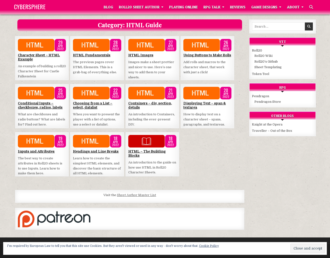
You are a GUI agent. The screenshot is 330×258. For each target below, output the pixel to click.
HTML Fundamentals (91, 55)
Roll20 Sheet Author (139, 7)
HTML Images (140, 55)
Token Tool (260, 74)
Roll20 (257, 50)
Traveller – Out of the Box (272, 131)
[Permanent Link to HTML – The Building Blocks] (152, 141)
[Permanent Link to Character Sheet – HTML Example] (42, 45)
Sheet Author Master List (136, 195)
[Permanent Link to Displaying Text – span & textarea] (207, 93)
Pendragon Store (267, 101)
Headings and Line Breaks (96, 151)
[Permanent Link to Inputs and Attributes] (42, 141)
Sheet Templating (268, 67)
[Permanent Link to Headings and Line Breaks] (97, 141)
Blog (108, 7)
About (293, 7)
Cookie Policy (209, 246)
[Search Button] (311, 7)
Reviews (237, 7)
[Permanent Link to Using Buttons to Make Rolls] (207, 45)
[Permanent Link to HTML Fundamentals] (97, 45)
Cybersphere (29, 6)
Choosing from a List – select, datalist (92, 105)
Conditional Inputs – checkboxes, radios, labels (40, 105)
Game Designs (264, 7)
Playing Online (183, 7)
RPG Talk (211, 7)
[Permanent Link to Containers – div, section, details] (152, 93)
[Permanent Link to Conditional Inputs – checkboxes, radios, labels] (42, 93)
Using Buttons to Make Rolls (207, 55)
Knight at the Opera (267, 124)
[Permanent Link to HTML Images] (152, 45)
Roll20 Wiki (263, 56)
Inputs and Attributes (36, 151)
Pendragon (260, 96)
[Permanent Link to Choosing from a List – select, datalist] (97, 93)
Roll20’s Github (266, 61)
